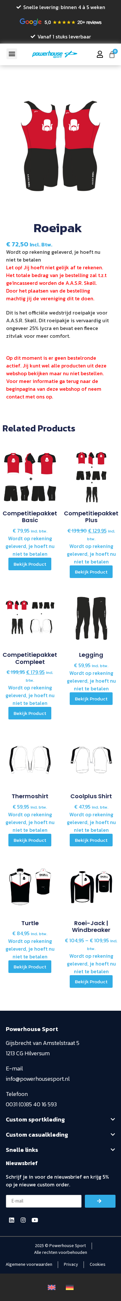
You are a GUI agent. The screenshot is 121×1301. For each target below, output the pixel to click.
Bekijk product (30, 564)
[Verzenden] (100, 1201)
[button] (11, 53)
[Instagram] (23, 1220)
